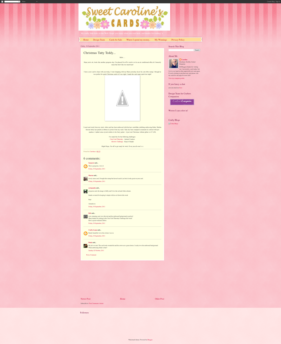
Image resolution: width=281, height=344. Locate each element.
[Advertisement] (122, 279)
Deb (89, 213)
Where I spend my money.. (138, 39)
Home (86, 39)
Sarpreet (91, 163)
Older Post (159, 298)
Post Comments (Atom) (96, 303)
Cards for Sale (115, 39)
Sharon (90, 175)
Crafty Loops (92, 230)
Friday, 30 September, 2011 (96, 169)
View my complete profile (176, 78)
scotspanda (92, 188)
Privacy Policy (178, 39)
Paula (90, 242)
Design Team (99, 39)
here (180, 88)
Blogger (150, 340)
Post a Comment (91, 255)
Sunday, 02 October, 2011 (96, 250)
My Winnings (161, 39)
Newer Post (85, 298)
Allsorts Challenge (117, 141)
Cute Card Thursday (116, 139)
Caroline (184, 60)
